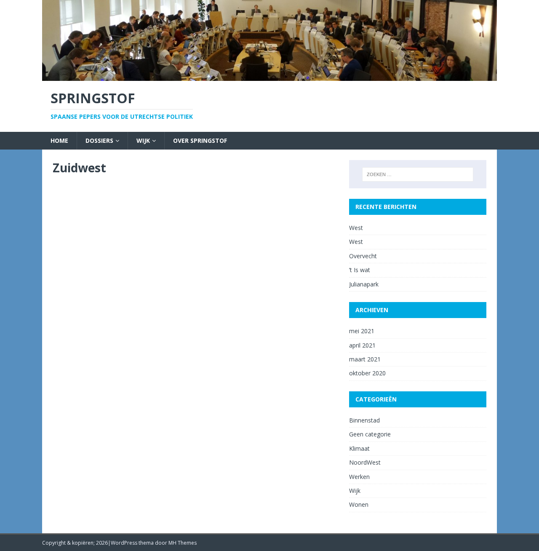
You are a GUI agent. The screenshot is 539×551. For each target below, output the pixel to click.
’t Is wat (359, 270)
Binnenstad (364, 420)
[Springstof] (269, 76)
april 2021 (362, 345)
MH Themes (182, 542)
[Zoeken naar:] (418, 174)
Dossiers (99, 140)
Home (59, 140)
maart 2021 (365, 359)
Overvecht (363, 256)
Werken (359, 477)
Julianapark (364, 284)
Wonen (358, 504)
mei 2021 (361, 331)
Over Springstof (200, 140)
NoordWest (365, 462)
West (356, 228)
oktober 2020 (367, 373)
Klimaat (359, 448)
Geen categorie (370, 434)
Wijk (143, 140)
